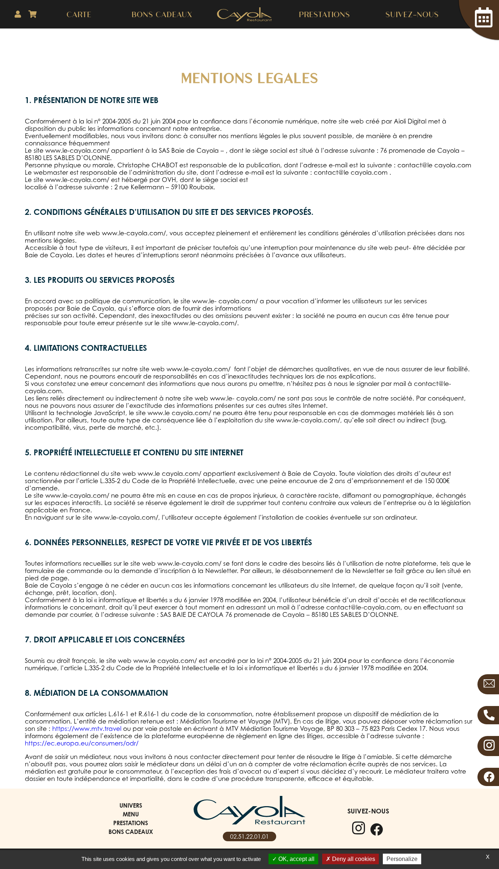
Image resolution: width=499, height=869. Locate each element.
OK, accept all (296, 859)
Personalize (402, 859)
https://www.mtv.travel (86, 728)
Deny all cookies (353, 859)
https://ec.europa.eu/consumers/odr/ (81, 743)
